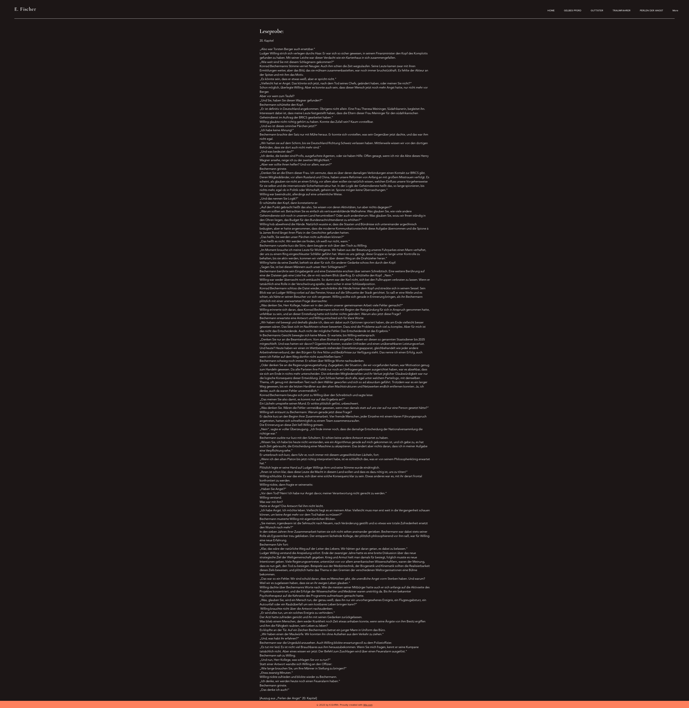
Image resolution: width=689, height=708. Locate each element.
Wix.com (367, 704)
